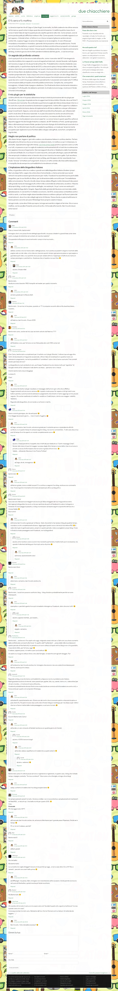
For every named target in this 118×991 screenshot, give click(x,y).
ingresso (10, 16)
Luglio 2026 (86, 96)
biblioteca (30, 16)
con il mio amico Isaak (47, 145)
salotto (17, 16)
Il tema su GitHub (64, 976)
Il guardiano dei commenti (66, 985)
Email (46, 953)
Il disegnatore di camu (65, 983)
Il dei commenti (91, 983)
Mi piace (12, 215)
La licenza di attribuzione (40, 983)
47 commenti (35, 23)
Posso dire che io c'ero (89, 30)
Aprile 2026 (86, 108)
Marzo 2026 (86, 112)
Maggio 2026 (86, 104)
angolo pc (37, 16)
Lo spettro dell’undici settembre (19, 973)
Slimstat (20, 100)
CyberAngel (15, 901)
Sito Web (11, 960)
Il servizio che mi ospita (65, 981)
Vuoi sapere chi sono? (39, 976)
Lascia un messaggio (91, 976)
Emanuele (14, 794)
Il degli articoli (90, 981)
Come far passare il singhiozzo (98, 973)
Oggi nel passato (87, 116)
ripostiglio (45, 16)
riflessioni (28, 23)
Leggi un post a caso (91, 978)
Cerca (106, 21)
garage (74, 16)
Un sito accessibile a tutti (40, 985)
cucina (23, 16)
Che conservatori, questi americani (94, 76)
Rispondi (10, 242)
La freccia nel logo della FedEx (92, 62)
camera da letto (65, 16)
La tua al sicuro (40, 978)
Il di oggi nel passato (92, 985)
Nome (10, 953)
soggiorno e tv (54, 16)
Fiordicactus (15, 635)
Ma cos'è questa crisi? (89, 47)
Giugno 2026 (86, 100)
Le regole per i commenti (40, 981)
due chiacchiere (94, 11)
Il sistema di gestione (65, 978)
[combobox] (93, 21)
